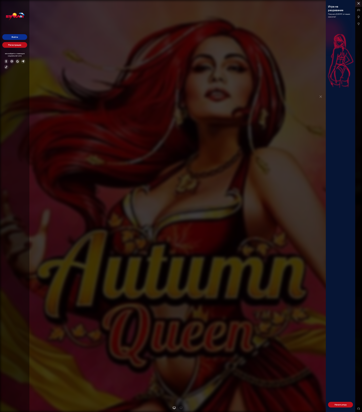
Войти (15, 37)
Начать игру (341, 404)
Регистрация (14, 45)
